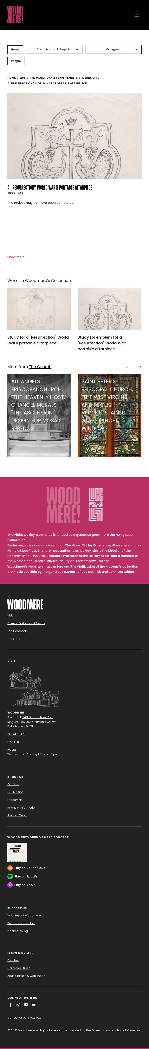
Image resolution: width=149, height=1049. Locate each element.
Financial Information (21, 807)
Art (23, 78)
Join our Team (17, 815)
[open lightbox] (74, 136)
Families (13, 960)
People (16, 61)
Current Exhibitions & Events (26, 623)
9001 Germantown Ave (40, 722)
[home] (69, 14)
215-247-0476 (16, 734)
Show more (16, 257)
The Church (88, 78)
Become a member (21, 923)
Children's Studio (18, 968)
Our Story (13, 784)
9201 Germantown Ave (37, 717)
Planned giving (17, 931)
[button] (137, 14)
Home (15, 49)
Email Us (13, 742)
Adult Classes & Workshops (26, 975)
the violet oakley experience (52, 78)
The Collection (17, 631)
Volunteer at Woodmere (24, 915)
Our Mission (15, 792)
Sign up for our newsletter (24, 1017)
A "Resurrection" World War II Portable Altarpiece (47, 83)
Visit (10, 615)
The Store (13, 638)
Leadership (15, 799)
